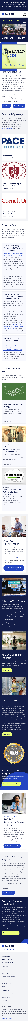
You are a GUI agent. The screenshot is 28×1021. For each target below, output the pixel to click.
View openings (19, 106)
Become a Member (9, 933)
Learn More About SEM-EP (11, 784)
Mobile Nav (24, 14)
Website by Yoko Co (8, 1018)
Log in (3, 986)
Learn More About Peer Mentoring (14, 568)
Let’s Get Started (8, 893)
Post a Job (6, 106)
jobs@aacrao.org (7, 128)
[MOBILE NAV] (24, 14)
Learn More (6, 670)
